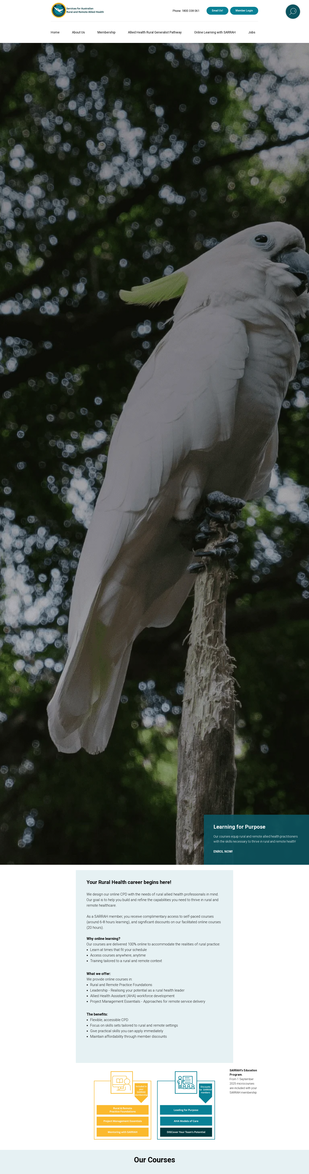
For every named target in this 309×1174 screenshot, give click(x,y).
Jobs (251, 32)
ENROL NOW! (223, 851)
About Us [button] (78, 32)
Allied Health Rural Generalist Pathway (155, 32)
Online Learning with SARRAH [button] (215, 32)
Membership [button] (106, 32)
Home (55, 32)
